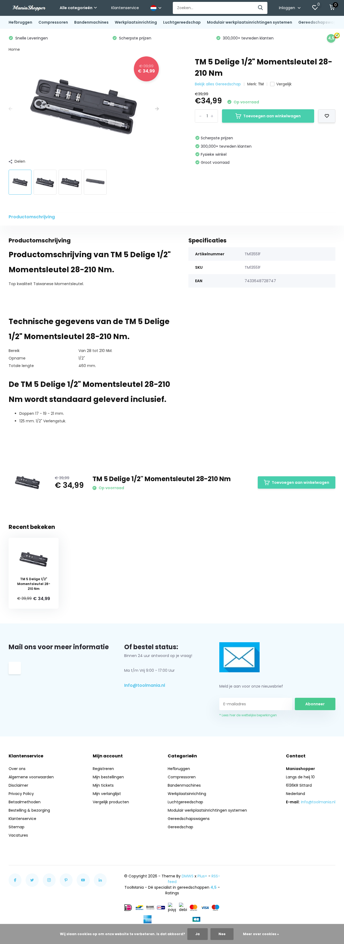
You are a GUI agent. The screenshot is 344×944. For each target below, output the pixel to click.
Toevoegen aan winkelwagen (272, 116)
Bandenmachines (91, 22)
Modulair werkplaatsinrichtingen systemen (249, 22)
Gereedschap (180, 827)
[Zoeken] (260, 8)
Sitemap (16, 827)
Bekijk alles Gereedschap (218, 84)
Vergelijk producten (111, 802)
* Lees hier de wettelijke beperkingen (248, 715)
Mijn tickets (103, 785)
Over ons (17, 768)
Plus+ (202, 876)
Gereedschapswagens (320, 22)
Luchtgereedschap (182, 22)
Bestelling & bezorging (29, 810)
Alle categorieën (76, 7)
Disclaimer (18, 785)
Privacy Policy (21, 793)
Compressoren (53, 22)
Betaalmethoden (25, 802)
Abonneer (315, 704)
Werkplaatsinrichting (136, 22)
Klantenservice (125, 7)
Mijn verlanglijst (107, 793)
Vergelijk (284, 84)
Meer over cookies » (261, 934)
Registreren (103, 768)
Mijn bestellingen (108, 777)
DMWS (188, 876)
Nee (221, 934)
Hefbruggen (20, 22)
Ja (197, 934)
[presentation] (10, 109)
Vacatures (18, 835)
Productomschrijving (32, 217)
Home (14, 49)
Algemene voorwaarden (31, 777)
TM (261, 84)
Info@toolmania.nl (144, 685)
